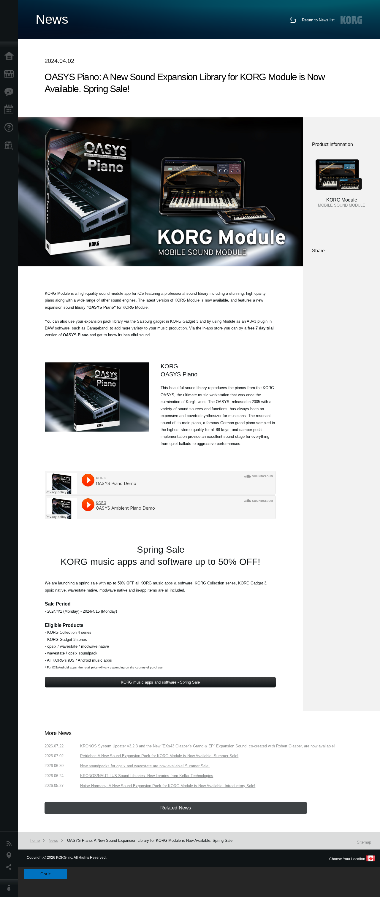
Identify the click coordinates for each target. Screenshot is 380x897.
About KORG (10, 888)
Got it (45, 873)
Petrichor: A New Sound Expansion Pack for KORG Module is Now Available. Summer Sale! (159, 756)
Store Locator (10, 145)
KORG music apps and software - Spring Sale (160, 682)
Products (10, 74)
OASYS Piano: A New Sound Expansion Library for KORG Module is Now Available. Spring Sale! (150, 840)
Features (10, 92)
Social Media (10, 867)
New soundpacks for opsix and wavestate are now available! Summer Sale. (145, 766)
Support (10, 128)
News (10, 844)
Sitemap (364, 842)
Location (10, 855)
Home (10, 56)
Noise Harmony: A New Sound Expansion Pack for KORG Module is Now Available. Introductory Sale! (167, 786)
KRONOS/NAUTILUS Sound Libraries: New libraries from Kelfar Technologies (146, 776)
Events (10, 110)
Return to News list (318, 20)
